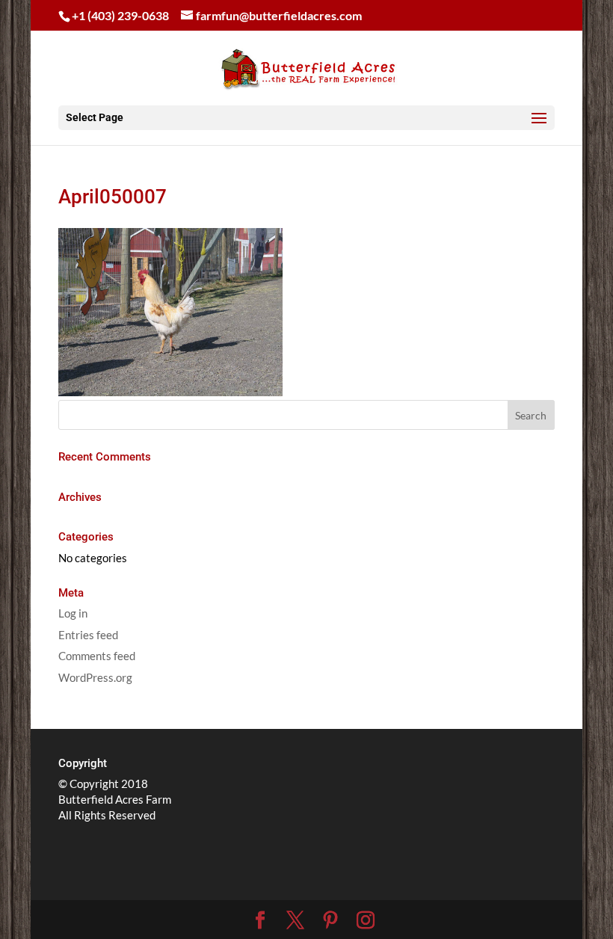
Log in (72, 613)
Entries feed (88, 634)
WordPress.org (95, 677)
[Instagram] (366, 920)
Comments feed (96, 655)
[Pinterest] (330, 920)
